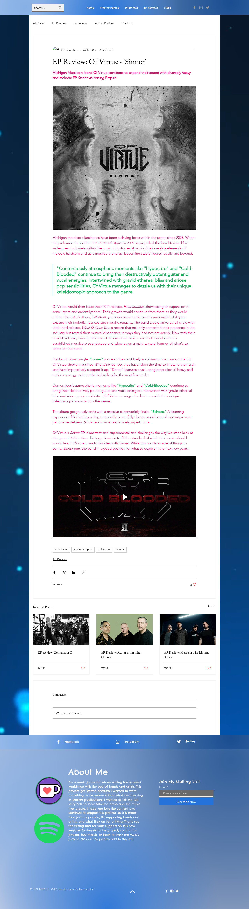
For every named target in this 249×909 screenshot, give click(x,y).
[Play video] (124, 496)
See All (211, 606)
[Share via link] (83, 572)
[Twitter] (207, 7)
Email (162, 786)
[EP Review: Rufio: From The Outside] (124, 629)
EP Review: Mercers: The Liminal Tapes (186, 654)
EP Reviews (59, 23)
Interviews (80, 23)
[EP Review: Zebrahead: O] (61, 629)
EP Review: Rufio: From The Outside (120, 654)
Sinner (120, 549)
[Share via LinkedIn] (73, 572)
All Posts (38, 23)
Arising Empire (83, 549)
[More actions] (194, 49)
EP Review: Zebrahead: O (55, 652)
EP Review (61, 549)
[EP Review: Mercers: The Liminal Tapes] (188, 629)
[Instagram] (201, 7)
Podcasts (128, 23)
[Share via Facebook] (54, 572)
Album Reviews (105, 23)
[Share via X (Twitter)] (64, 572)
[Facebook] (194, 7)
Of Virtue (104, 549)
